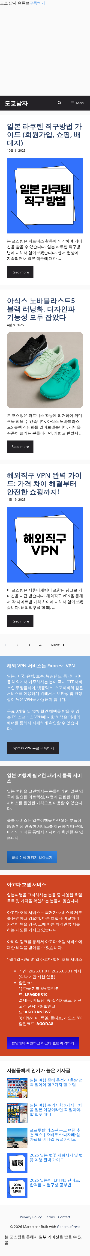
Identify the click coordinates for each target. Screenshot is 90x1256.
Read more (20, 272)
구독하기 (37, 3)
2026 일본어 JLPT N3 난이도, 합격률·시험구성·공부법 (55, 1182)
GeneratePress (68, 1226)
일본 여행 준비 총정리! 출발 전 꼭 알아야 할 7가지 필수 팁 (56, 1082)
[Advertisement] (45, 51)
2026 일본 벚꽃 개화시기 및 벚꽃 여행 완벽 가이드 (56, 1157)
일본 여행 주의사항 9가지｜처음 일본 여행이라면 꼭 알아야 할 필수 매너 (56, 1109)
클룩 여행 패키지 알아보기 (32, 857)
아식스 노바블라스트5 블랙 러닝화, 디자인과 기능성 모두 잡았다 (41, 309)
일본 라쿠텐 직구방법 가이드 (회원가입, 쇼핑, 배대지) (44, 134)
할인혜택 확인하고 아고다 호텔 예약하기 (43, 1043)
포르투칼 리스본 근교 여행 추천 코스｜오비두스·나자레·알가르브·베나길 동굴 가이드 (55, 1134)
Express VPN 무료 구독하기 (33, 748)
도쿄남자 (16, 103)
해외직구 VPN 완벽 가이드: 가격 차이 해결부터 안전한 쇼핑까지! (44, 483)
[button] (59, 103)
